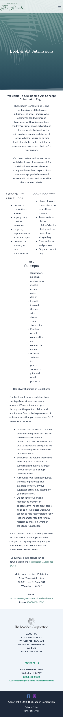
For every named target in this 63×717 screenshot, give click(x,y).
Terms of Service (31, 710)
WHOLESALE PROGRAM (31, 640)
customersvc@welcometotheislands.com (31, 598)
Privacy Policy (31, 707)
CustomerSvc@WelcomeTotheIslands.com (31, 680)
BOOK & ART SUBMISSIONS (31, 644)
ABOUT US (31, 633)
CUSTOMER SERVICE (31, 637)
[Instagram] (34, 696)
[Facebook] (28, 696)
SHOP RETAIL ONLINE (31, 651)
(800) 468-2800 (35, 602)
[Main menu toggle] (59, 6)
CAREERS (31, 647)
